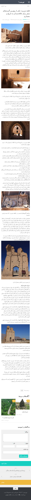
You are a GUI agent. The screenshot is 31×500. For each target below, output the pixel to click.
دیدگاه (26, 432)
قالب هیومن (8, 494)
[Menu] (29, 2)
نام (14, 443)
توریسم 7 (21, 2)
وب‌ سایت (25, 449)
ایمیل (26, 443)
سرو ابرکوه (25, 412)
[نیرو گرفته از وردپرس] (19, 494)
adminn (25, 19)
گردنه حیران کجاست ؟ (8, 417)
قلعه (22, 390)
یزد (5, 6)
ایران (2, 6)
